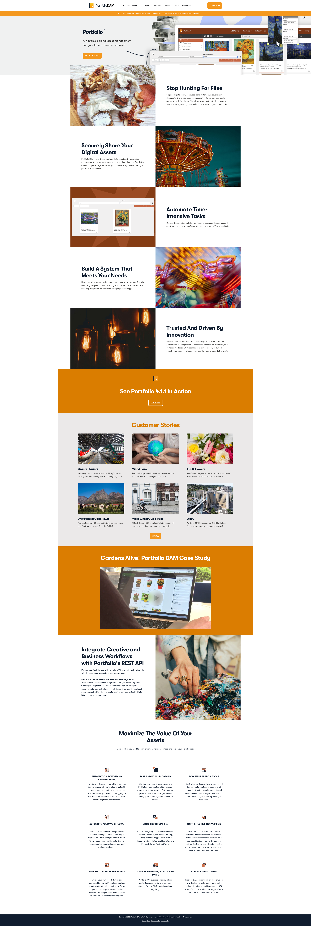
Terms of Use (156, 921)
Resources (186, 5)
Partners (168, 5)
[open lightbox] (155, 598)
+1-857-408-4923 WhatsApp (166, 917)
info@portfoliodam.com (184, 917)
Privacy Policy (146, 921)
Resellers (157, 5)
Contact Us (215, 5)
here (196, 13)
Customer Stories (130, 5)
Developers (145, 5)
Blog (177, 5)
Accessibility (165, 921)
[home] (101, 5)
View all (155, 536)
